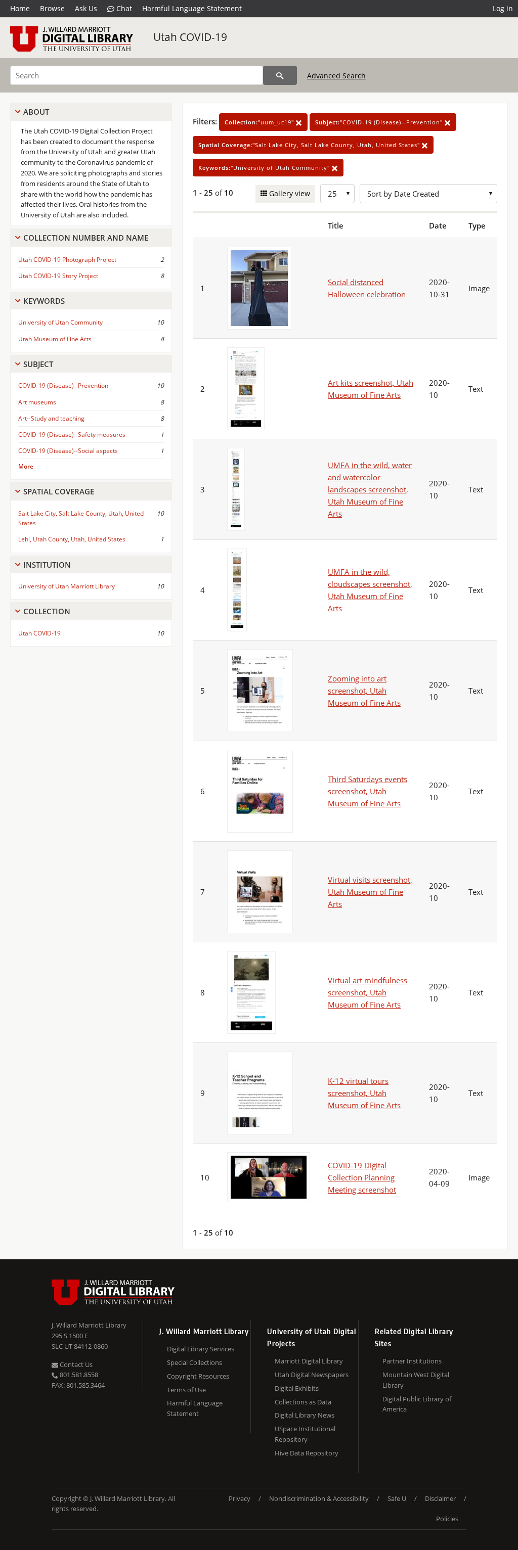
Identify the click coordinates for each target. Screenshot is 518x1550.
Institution (47, 565)
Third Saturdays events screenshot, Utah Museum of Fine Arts (367, 791)
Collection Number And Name (85, 238)
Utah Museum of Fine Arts (55, 339)
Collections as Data (303, 1401)
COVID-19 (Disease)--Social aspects (68, 450)
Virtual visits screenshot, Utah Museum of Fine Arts (370, 892)
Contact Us (75, 1364)
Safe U (396, 1498)
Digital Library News (304, 1415)
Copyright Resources (198, 1376)
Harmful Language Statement (192, 8)
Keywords (44, 301)
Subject (38, 364)
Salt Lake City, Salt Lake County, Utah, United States (81, 518)
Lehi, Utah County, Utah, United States (71, 539)
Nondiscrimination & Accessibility (319, 1498)
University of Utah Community (60, 322)
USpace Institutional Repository (305, 1434)
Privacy (239, 1498)
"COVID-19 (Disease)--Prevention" (380, 122)
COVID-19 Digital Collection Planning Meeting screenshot (362, 1177)
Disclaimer (440, 1498)
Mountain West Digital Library (415, 1380)
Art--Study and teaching (51, 418)
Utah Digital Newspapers (312, 1374)
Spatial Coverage (58, 491)
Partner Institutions (412, 1360)
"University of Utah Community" (265, 167)
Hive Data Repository (306, 1452)
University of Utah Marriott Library (66, 586)
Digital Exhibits (297, 1388)
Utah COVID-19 (190, 37)
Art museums (37, 402)
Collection (46, 611)
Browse (52, 8)
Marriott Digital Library (309, 1360)
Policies (447, 1518)
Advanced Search (336, 75)
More (25, 466)
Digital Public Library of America (416, 1404)
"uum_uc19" (260, 122)
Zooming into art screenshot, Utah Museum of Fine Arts (364, 690)
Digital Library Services (200, 1348)
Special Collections (194, 1362)
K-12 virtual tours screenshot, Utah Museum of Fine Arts (364, 1093)
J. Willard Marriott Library (89, 1325)
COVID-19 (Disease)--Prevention (63, 385)
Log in (503, 8)
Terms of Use (186, 1389)
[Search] (280, 75)
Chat (123, 8)
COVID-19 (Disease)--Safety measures (71, 434)
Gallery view (288, 193)
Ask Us (86, 8)
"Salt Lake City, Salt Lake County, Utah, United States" (310, 145)
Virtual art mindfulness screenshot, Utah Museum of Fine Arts (367, 992)
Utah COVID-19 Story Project (58, 275)
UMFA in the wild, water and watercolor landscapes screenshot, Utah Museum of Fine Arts (370, 489)
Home (20, 8)
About (36, 112)
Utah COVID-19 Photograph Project (67, 259)
